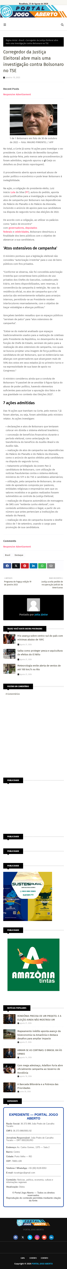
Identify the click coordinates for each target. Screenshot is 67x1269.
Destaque (19, 555)
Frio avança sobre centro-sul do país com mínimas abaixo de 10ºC (40, 637)
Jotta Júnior (41, 614)
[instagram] (37, 1237)
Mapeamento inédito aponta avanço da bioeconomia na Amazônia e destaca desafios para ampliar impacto (39, 1035)
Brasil (21, 40)
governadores (16, 227)
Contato (33, 1258)
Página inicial (11, 40)
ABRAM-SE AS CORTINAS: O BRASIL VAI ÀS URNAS (39, 1052)
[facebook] (15, 1237)
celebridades (22, 231)
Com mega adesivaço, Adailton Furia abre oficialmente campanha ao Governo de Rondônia (40, 1069)
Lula (13, 192)
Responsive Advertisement (17, 94)
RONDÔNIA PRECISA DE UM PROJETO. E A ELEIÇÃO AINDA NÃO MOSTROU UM (39, 1017)
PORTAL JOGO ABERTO (42, 1263)
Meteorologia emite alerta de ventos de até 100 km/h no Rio (39, 667)
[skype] (29, 1237)
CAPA (23, 1258)
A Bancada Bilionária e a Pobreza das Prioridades (37, 1086)
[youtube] (44, 1237)
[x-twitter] (22, 1237)
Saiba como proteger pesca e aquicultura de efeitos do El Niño (40, 652)
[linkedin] (51, 1237)
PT (27, 192)
